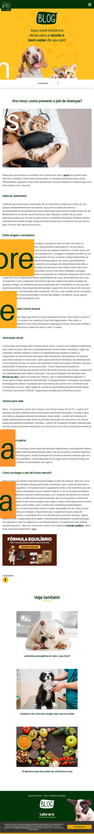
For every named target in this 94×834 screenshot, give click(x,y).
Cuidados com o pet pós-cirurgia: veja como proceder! (47, 713)
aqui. (34, 529)
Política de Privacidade (22, 828)
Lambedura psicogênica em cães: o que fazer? (47, 656)
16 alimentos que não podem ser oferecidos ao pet (47, 771)
